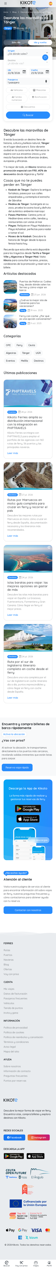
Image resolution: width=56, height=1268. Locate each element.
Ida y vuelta (40, 42)
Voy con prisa (11, 974)
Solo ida (16, 42)
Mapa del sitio (11, 1051)
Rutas (7, 950)
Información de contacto (17, 1071)
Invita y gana (11, 1012)
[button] (5, 4)
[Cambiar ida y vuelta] (45, 57)
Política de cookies (14, 1032)
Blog (14, 12)
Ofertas (8, 969)
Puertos (8, 954)
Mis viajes (9, 988)
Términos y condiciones (16, 1041)
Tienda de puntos (13, 1008)
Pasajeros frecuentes (15, 998)
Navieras (9, 959)
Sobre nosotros (12, 1066)
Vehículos (9, 1003)
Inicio (6, 12)
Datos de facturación (15, 993)
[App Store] (35, 1156)
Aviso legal (10, 1046)
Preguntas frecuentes (15, 1075)
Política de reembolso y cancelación (23, 1037)
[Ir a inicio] (28, 3)
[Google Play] (14, 1156)
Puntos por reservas (15, 1080)
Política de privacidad (15, 1027)
